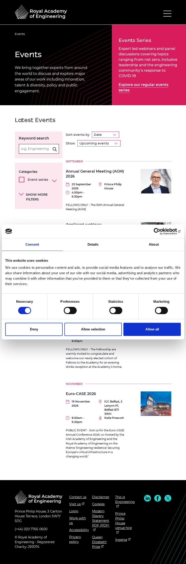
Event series (38, 179)
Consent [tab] (32, 244)
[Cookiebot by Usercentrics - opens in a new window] (161, 231)
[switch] (70, 310)
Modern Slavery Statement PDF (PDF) (100, 518)
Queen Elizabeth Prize (99, 542)
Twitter (167, 498)
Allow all (152, 329)
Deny (34, 329)
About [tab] (154, 244)
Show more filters (37, 197)
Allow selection (93, 329)
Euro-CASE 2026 (81, 394)
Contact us (77, 497)
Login (73, 511)
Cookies (98, 504)
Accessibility (79, 530)
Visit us (75, 504)
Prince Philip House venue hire (123, 521)
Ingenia (121, 540)
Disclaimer (100, 497)
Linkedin (147, 498)
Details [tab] (93, 244)
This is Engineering (125, 499)
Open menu (167, 15)
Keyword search (34, 138)
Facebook (157, 498)
